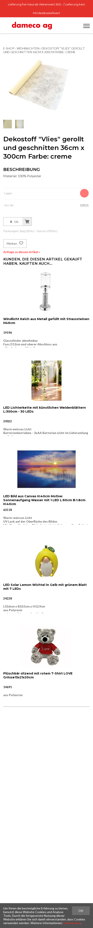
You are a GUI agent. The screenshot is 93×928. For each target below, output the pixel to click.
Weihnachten (28, 48)
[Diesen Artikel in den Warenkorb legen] (27, 221)
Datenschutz (72, 923)
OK (81, 910)
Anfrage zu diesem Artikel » (21, 252)
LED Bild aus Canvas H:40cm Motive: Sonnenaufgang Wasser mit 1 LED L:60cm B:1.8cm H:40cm (44, 500)
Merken (12, 243)
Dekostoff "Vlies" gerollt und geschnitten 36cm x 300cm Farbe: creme (44, 50)
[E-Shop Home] (32, 25)
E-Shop (8, 48)
